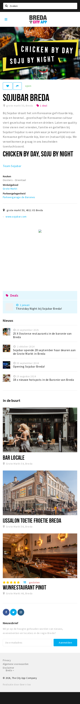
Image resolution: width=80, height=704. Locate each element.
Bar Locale (14, 457)
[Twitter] (13, 612)
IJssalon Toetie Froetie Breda (32, 520)
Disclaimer (8, 667)
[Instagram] (20, 612)
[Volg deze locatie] (7, 86)
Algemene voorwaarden (16, 664)
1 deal (41, 105)
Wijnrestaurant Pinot (24, 587)
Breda (9, 670)
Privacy (7, 660)
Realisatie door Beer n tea (17, 684)
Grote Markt (10, 188)
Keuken (7, 176)
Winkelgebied (10, 185)
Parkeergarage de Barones (19, 197)
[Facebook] (6, 612)
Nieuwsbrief (10, 623)
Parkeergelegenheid (14, 193)
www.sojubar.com (16, 216)
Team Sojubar (12, 166)
